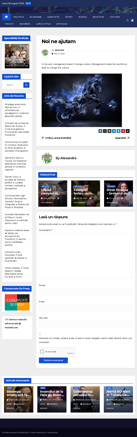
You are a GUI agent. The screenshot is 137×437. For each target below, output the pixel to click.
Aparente (120, 137)
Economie (35, 17)
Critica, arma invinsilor (58, 137)
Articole (61, 24)
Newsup (40, 432)
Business (25, 24)
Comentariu (46, 230)
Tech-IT (9, 24)
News (9, 388)
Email (41, 301)
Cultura (115, 17)
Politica (19, 17)
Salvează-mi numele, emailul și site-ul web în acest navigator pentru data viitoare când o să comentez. (85, 340)
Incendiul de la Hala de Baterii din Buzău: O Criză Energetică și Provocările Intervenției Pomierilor (17, 129)
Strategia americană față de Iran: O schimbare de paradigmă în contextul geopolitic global (17, 110)
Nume (42, 285)
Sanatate (53, 17)
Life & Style (43, 24)
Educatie (98, 17)
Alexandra (59, 50)
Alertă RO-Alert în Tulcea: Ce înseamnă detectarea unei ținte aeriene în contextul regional (15, 164)
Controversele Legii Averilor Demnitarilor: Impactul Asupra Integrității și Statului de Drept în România (17, 201)
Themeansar (52, 432)
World (83, 17)
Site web (43, 318)
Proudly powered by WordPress (15, 432)
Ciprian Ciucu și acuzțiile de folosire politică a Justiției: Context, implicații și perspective (15, 182)
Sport (69, 17)
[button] (128, 20)
